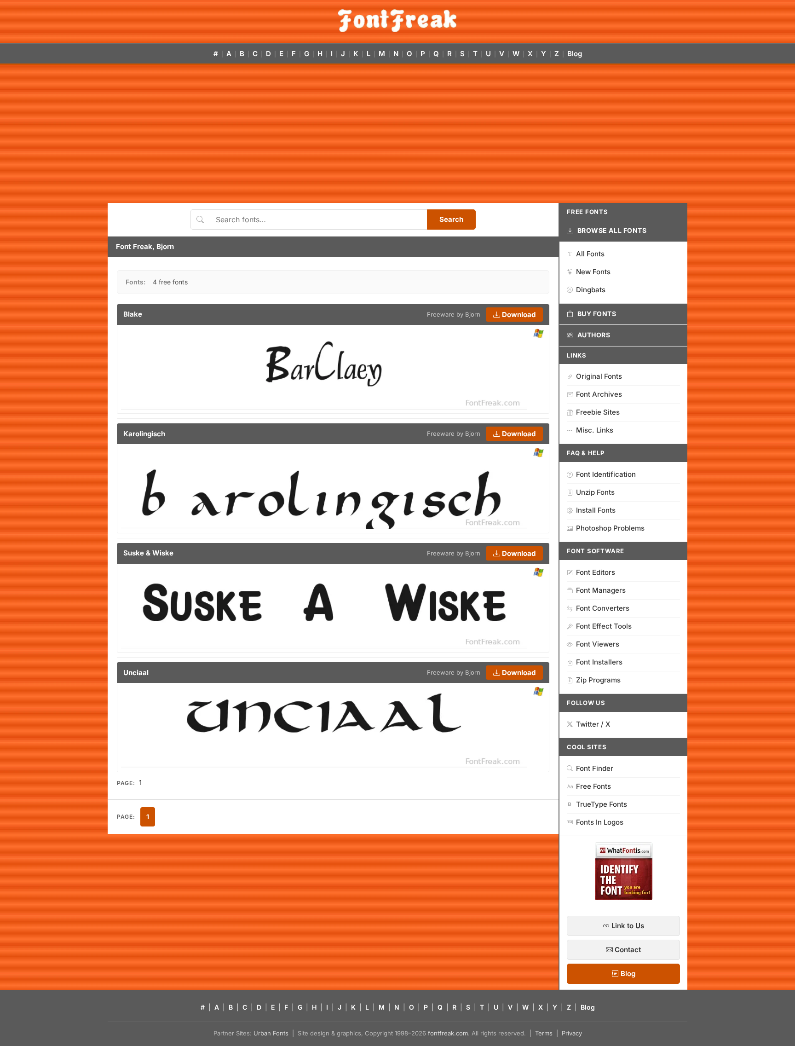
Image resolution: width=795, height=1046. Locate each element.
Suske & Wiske (148, 553)
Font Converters (602, 608)
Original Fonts (599, 376)
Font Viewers (597, 644)
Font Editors (595, 572)
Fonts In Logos (599, 822)
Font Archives (599, 394)
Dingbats (590, 289)
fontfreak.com (448, 1033)
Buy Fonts (596, 314)
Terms (544, 1033)
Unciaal (136, 672)
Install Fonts (596, 510)
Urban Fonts (270, 1033)
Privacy (572, 1033)
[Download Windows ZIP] (538, 334)
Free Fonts (593, 786)
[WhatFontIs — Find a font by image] (623, 897)
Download (518, 314)
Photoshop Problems (610, 528)
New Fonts (593, 271)
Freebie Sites (598, 412)
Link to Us (627, 925)
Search (451, 219)
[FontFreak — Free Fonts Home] (397, 20)
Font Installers (599, 662)
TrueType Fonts (601, 804)
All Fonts (590, 253)
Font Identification (606, 474)
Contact (627, 949)
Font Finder (594, 768)
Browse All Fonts (612, 230)
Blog (574, 53)
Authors (594, 335)
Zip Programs (598, 680)
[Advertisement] (397, 133)
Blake (132, 314)
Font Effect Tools (604, 626)
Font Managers (601, 590)
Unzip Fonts (595, 492)
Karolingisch (144, 433)
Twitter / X (593, 724)
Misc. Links (594, 430)
